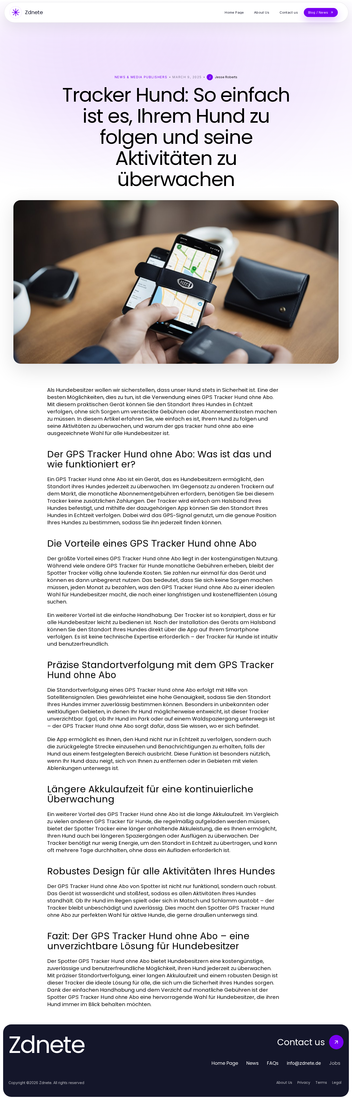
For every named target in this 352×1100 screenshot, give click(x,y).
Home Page (225, 1063)
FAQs (273, 1063)
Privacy (303, 1082)
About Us (284, 1082)
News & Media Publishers (141, 77)
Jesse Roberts (226, 77)
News (252, 1063)
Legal (336, 1082)
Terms (321, 1082)
